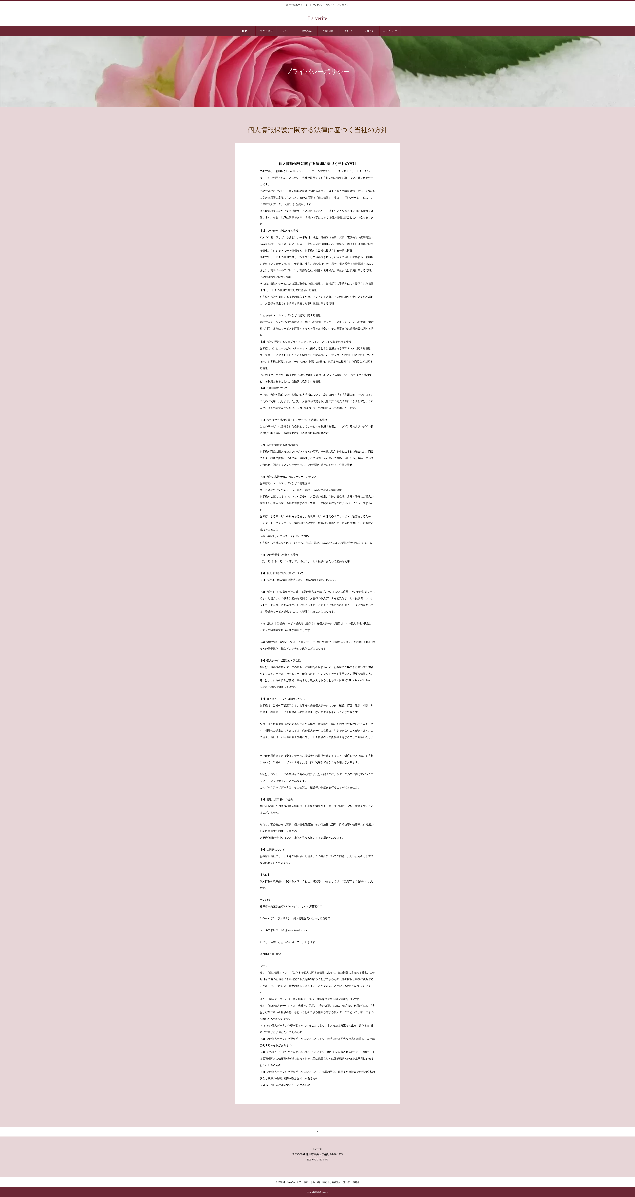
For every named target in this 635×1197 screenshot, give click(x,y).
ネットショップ (390, 31)
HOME (245, 31)
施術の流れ (307, 31)
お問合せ (369, 31)
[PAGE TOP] (317, 1131)
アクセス (349, 31)
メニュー (287, 31)
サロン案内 (328, 31)
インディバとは (266, 31)
